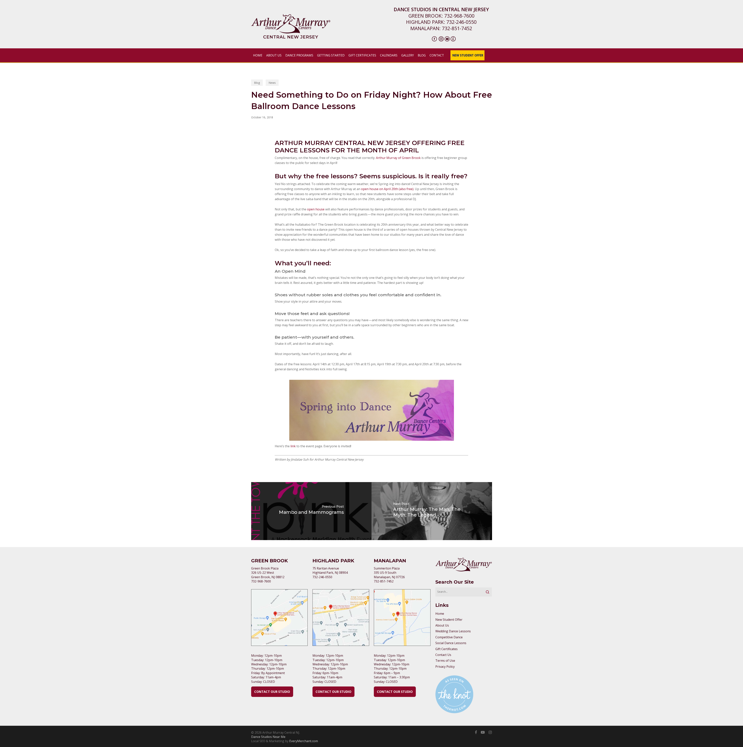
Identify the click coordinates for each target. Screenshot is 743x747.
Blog (257, 83)
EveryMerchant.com (303, 741)
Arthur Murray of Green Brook (398, 158)
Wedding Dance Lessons (453, 631)
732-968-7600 (459, 15)
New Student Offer (448, 619)
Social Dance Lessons (450, 643)
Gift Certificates (446, 649)
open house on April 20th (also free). (387, 189)
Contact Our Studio (272, 692)
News (272, 83)
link (293, 446)
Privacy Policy (445, 666)
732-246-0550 (461, 22)
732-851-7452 (457, 28)
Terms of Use (445, 660)
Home (439, 613)
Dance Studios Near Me (268, 737)
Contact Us (443, 655)
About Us (442, 625)
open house (315, 209)
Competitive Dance (449, 637)
